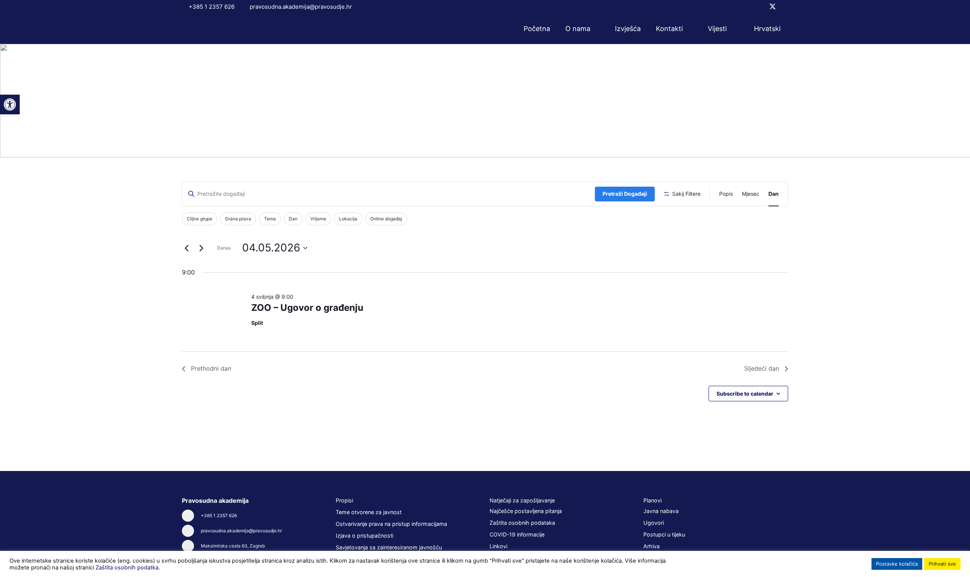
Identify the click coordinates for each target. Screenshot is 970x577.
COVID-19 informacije (517, 534)
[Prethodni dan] (186, 248)
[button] (595, 29)
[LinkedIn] (785, 6)
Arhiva (651, 546)
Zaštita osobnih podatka (126, 567)
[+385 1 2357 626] (191, 516)
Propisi (344, 500)
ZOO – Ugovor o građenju (307, 307)
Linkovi (498, 546)
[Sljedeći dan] (201, 248)
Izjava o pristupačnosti (364, 535)
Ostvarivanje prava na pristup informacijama (391, 524)
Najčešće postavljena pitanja (526, 511)
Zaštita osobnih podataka (522, 522)
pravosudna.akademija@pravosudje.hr (241, 530)
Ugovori (653, 522)
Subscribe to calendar (745, 393)
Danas (224, 248)
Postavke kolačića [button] (897, 564)
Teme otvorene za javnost (369, 512)
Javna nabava (661, 511)
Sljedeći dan (761, 368)
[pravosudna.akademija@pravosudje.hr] (191, 531)
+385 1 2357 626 (219, 515)
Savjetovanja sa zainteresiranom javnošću (389, 547)
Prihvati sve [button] (942, 564)
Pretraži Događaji (624, 193)
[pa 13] (213, 29)
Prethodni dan (211, 368)
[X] (772, 6)
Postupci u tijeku (664, 534)
